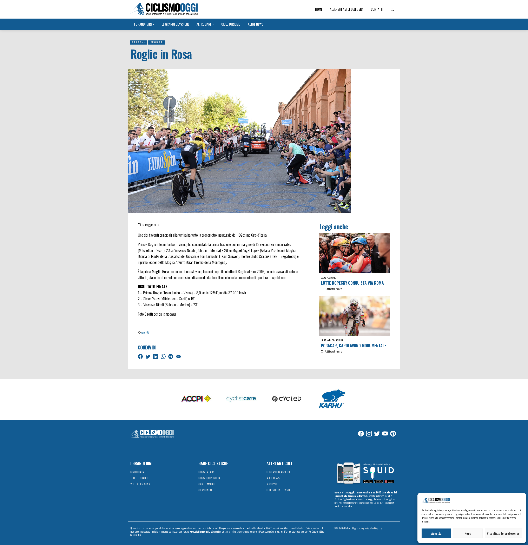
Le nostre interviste (278, 490)
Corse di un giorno (210, 478)
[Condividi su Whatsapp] (163, 356)
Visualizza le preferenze (503, 533)
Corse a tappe (206, 472)
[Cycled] (286, 398)
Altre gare (204, 24)
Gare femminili (328, 277)
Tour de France (139, 478)
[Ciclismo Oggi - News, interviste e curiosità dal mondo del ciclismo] (164, 9)
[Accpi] (196, 398)
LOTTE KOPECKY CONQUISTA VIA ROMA (352, 283)
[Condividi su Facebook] (141, 356)
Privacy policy (364, 528)
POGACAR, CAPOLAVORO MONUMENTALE (353, 345)
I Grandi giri (143, 24)
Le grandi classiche (175, 24)
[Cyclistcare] (241, 398)
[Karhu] (332, 398)
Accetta (436, 533)
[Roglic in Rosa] (239, 140)
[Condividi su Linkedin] (156, 356)
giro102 (145, 332)
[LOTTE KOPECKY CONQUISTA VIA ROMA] (354, 253)
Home (318, 9)
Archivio (271, 484)
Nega (468, 533)
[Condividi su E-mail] (179, 356)
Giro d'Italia (139, 42)
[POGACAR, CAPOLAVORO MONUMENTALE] (354, 316)
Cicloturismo (230, 24)
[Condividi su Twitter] (148, 356)
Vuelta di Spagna (140, 484)
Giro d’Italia (137, 472)
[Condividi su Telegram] (171, 356)
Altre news (255, 24)
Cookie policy (376, 528)
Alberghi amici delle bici (346, 9)
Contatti (377, 9)
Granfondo (205, 490)
